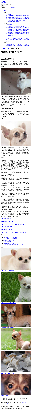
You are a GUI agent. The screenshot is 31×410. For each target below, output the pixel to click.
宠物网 (5, 10)
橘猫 (11, 29)
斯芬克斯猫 (15, 32)
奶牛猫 (22, 33)
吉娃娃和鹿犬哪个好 (6, 219)
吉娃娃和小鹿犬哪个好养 (7, 221)
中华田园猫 (14, 27)
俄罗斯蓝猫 (21, 32)
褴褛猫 (18, 33)
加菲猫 (18, 27)
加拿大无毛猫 (12, 35)
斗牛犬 (9, 18)
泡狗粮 (12, 44)
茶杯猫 (25, 32)
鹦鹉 (14, 38)
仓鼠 (7, 38)
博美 (20, 17)
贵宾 (12, 15)
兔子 (12, 38)
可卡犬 (23, 20)
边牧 (8, 21)
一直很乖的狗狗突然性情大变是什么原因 (13, 244)
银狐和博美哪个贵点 (8, 240)
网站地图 (23, 402)
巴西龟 (22, 38)
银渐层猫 (23, 29)
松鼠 (27, 38)
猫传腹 (11, 7)
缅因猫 (22, 26)
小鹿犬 (9, 20)
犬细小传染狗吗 (7, 241)
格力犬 (16, 20)
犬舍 (8, 7)
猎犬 (11, 21)
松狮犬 (25, 18)
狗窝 (8, 45)
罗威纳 (17, 21)
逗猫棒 (24, 45)
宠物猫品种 (9, 24)
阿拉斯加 (23, 17)
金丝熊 (16, 39)
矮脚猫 (8, 33)
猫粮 (10, 44)
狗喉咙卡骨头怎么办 (8, 243)
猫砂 (13, 45)
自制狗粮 (16, 44)
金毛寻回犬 (16, 15)
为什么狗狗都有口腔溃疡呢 (10, 239)
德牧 (15, 17)
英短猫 (8, 26)
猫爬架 (27, 45)
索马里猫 (26, 33)
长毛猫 (17, 29)
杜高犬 (19, 20)
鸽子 (25, 38)
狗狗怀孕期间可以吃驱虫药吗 (10, 237)
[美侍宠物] (3, 2)
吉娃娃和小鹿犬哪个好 (6, 229)
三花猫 (8, 30)
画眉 (21, 39)
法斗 (26, 20)
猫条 (15, 45)
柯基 (26, 15)
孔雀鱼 (9, 39)
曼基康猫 (14, 33)
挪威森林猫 (16, 30)
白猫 (20, 29)
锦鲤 (19, 38)
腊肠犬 (12, 20)
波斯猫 (9, 27)
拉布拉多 (8, 15)
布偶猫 (15, 26)
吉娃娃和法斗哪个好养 (6, 226)
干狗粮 (24, 44)
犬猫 (8, 29)
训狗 (14, 7)
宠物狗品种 (9, 14)
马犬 (18, 17)
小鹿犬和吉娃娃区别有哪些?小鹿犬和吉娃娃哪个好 (13, 224)
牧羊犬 (20, 15)
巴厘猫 (25, 27)
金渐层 (24, 30)
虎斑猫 (27, 29)
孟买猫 (20, 30)
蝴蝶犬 (16, 18)
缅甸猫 (11, 30)
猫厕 (21, 45)
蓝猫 (28, 32)
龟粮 (27, 44)
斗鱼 (19, 39)
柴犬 (11, 17)
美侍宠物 (3, 1)
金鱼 (17, 38)
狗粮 (7, 44)
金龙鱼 (27, 39)
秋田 (27, 17)
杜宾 (22, 18)
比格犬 (12, 18)
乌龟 (10, 38)
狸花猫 (14, 29)
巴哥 (8, 17)
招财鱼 (8, 41)
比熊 (23, 15)
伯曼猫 (10, 32)
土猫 (11, 33)
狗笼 (11, 45)
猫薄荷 (18, 45)
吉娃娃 (14, 21)
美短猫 (11, 26)
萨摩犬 (19, 18)
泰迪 (13, 17)
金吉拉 (22, 27)
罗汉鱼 (12, 39)
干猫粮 (20, 44)
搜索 (2, 5)
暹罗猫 (18, 26)
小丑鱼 (24, 39)
